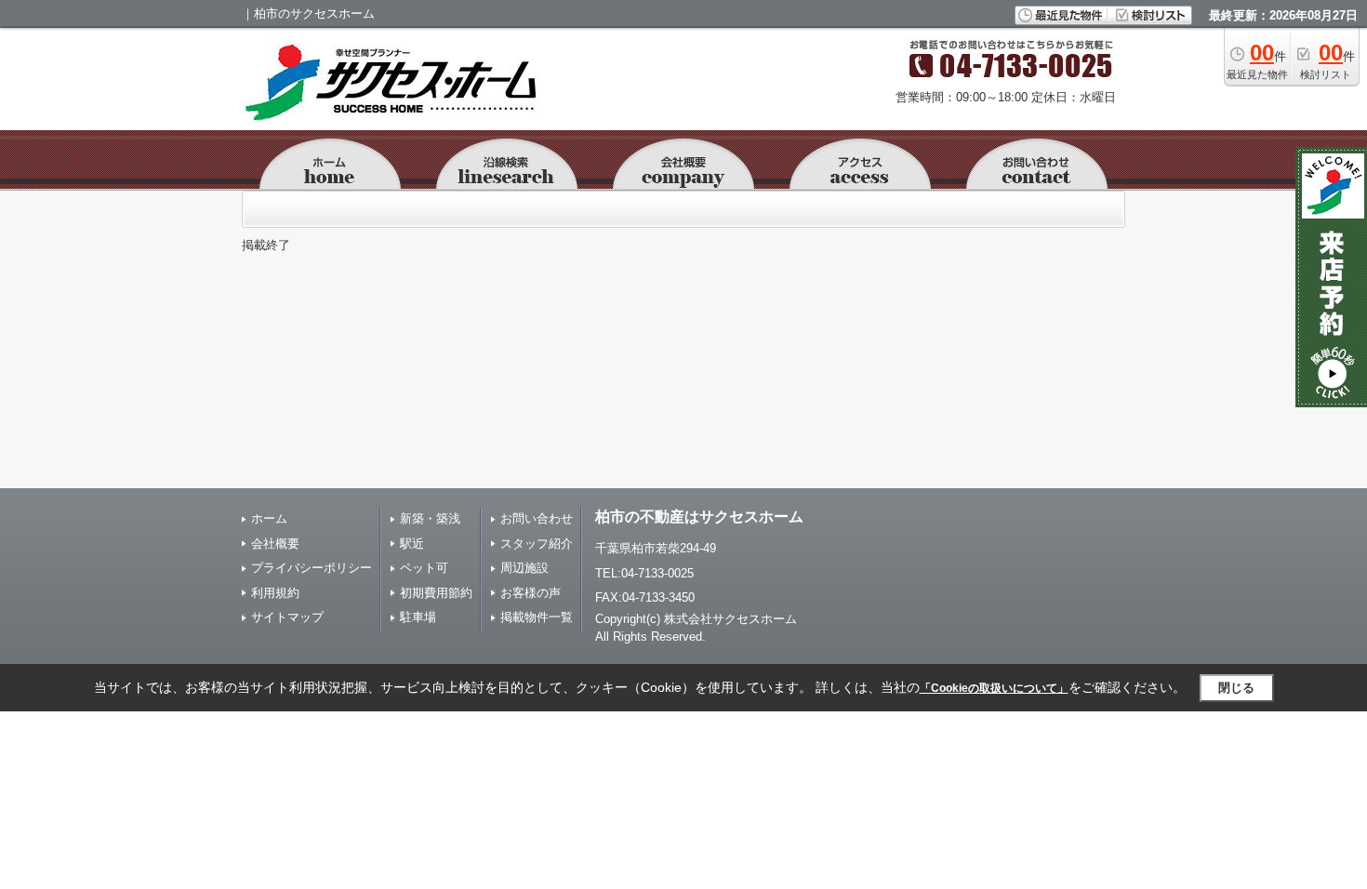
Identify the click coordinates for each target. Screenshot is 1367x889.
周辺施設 (524, 568)
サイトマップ (287, 617)
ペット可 (424, 568)
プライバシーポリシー (311, 568)
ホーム (269, 518)
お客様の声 (530, 593)
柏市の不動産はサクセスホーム (699, 516)
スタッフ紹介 (536, 544)
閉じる (1236, 688)
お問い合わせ (536, 518)
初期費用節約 (436, 593)
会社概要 (275, 544)
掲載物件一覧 (536, 617)
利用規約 (275, 593)
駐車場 (418, 617)
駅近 (412, 544)
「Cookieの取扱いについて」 (994, 688)
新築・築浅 (430, 518)
